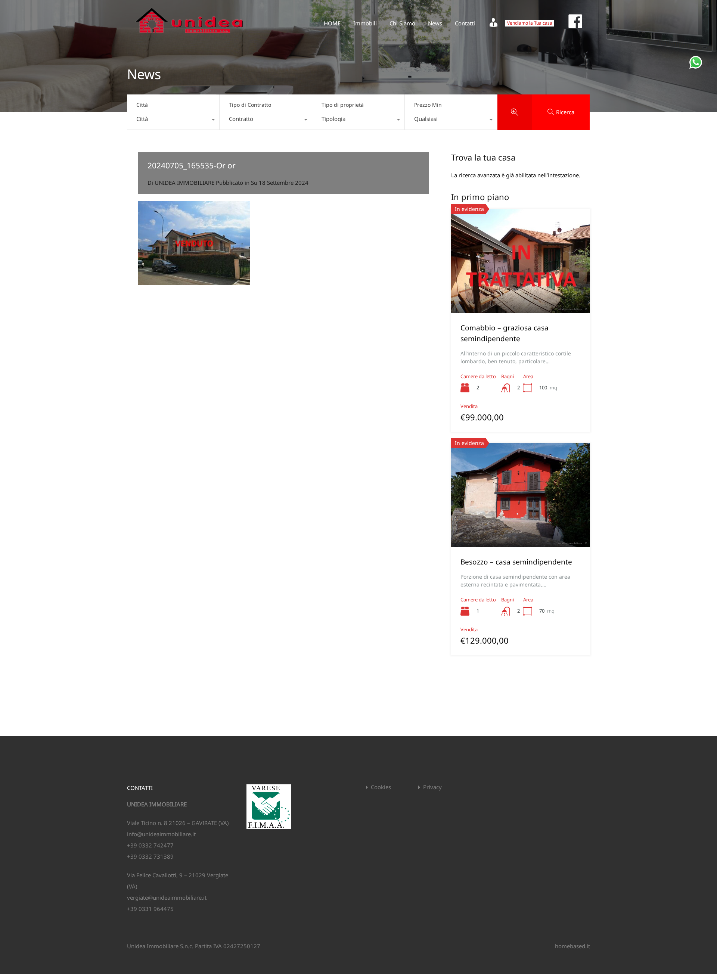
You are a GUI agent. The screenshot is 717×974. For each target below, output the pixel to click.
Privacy (432, 787)
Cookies (381, 787)
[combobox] (173, 121)
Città (142, 104)
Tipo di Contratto (250, 104)
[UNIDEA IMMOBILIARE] (189, 36)
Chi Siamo (402, 23)
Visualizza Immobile (521, 292)
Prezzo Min (428, 104)
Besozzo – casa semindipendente (516, 562)
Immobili (365, 23)
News (435, 23)
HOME (332, 23)
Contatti (465, 23)
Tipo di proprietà (343, 104)
